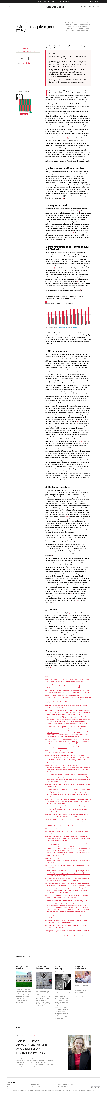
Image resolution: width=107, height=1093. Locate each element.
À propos (8, 1084)
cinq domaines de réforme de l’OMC (77, 187)
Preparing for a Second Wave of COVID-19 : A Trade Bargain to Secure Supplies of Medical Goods (68, 691)
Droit (30, 964)
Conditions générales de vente (37, 1086)
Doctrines (46, 1)
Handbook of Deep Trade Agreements (78, 935)
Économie (42, 964)
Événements (66, 1)
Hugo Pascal (26, 51)
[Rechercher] (16, 1)
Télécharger (24, 114)
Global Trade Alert (62, 748)
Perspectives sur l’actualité (22, 964)
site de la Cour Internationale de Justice (61, 829)
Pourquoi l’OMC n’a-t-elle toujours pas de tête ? (43, 968)
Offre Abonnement (94, 6)
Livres (59, 1)
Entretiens (57, 964)
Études (17, 23)
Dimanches (53, 1)
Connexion (84, 6)
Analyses (40, 1)
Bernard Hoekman (27, 47)
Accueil (8, 1088)
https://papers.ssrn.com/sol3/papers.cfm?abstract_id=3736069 (64, 716)
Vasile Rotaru (33, 51)
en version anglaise (66, 46)
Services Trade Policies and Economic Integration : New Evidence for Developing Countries (68, 756)
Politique (63, 964)
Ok (93, 1090)
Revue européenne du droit (26, 23)
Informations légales (35, 1084)
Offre (7, 1086)
